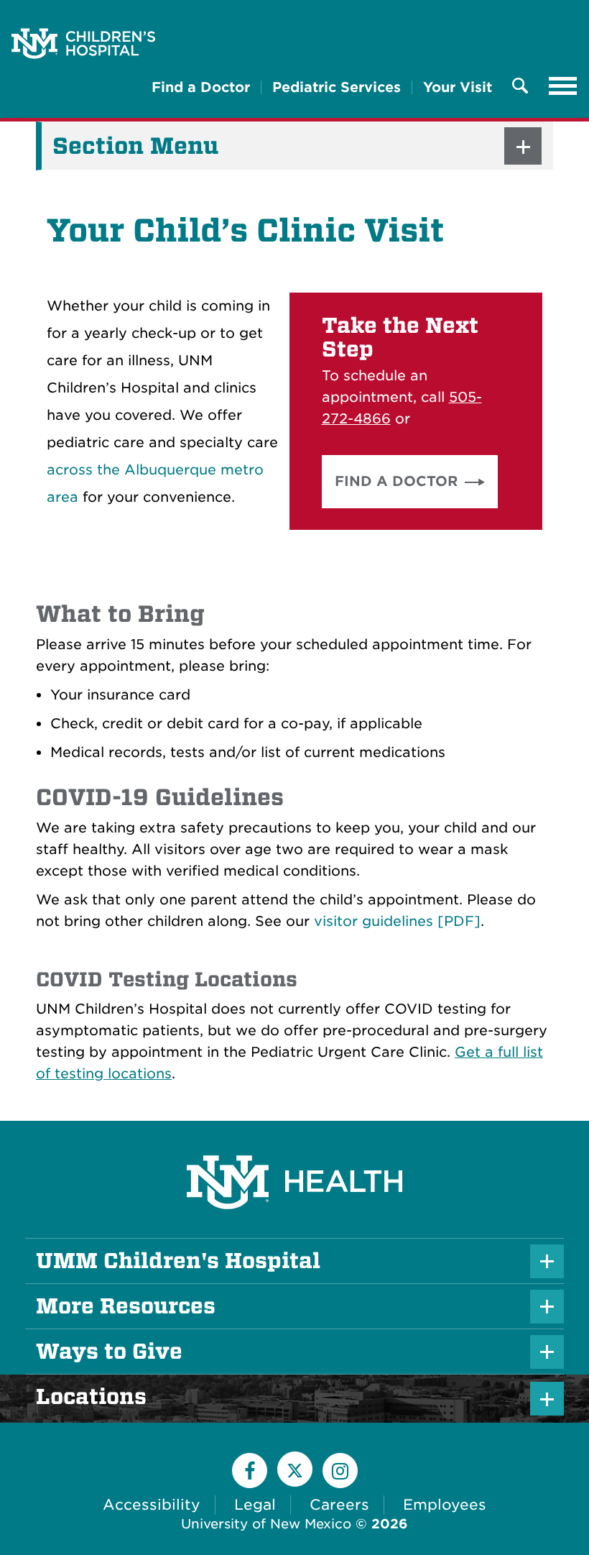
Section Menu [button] (135, 146)
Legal (255, 1504)
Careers (339, 1504)
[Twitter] (294, 1469)
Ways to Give (109, 1351)
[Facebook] (249, 1470)
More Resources (125, 1306)
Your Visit (457, 87)
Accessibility (151, 1504)
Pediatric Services (336, 87)
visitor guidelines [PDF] (397, 921)
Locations (115, 1396)
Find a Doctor (201, 87)
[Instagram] (340, 1470)
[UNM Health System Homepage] (294, 1142)
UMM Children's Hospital (178, 1260)
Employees (444, 1504)
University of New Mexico (266, 1523)
